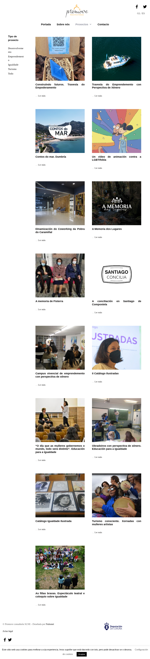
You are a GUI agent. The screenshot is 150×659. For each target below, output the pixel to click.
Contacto (103, 24)
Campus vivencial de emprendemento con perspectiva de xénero (60, 375)
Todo (10, 73)
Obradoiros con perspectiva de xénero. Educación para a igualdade (116, 447)
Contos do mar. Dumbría (50, 156)
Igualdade (13, 64)
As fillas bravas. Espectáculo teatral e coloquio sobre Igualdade (60, 595)
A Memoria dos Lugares (107, 229)
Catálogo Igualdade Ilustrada (53, 521)
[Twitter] (145, 6)
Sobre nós (63, 24)
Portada (46, 24)
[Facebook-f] (136, 6)
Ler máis (41, 96)
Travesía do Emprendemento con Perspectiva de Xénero (116, 86)
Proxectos (81, 24)
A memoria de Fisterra (49, 301)
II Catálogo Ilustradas (105, 373)
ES (143, 13)
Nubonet (50, 624)
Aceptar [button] (81, 654)
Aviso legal (7, 631)
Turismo (12, 69)
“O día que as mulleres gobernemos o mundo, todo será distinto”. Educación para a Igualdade (60, 449)
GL (138, 13)
